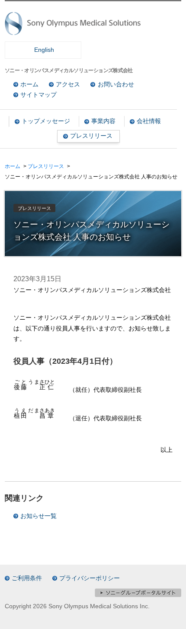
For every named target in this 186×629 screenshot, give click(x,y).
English (44, 50)
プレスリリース (91, 136)
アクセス (68, 84)
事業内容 (103, 121)
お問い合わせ (116, 84)
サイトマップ (38, 95)
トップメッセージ (46, 121)
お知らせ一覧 (38, 516)
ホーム (29, 84)
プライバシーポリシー (89, 578)
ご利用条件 (27, 578)
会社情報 (149, 121)
